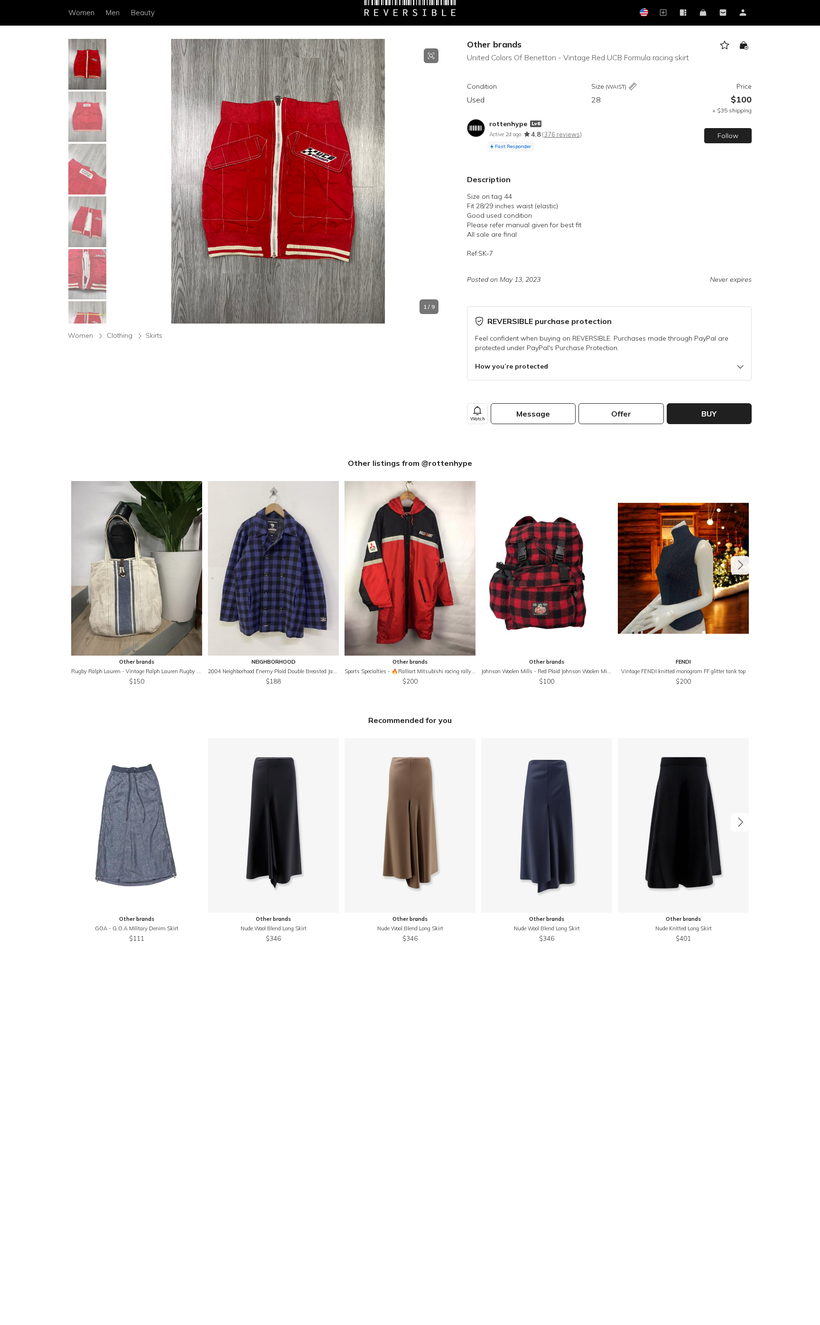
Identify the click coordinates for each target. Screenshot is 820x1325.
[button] (278, 181)
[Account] (743, 13)
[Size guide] (632, 87)
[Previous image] (117, 181)
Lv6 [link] (535, 123)
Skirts (154, 335)
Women (81, 12)
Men (113, 12)
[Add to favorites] (724, 45)
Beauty (143, 12)
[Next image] (438, 181)
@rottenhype (446, 463)
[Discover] (683, 13)
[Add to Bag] (743, 45)
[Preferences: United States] (643, 13)
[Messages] (723, 13)
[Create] (663, 13)
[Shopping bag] (703, 13)
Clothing (119, 335)
